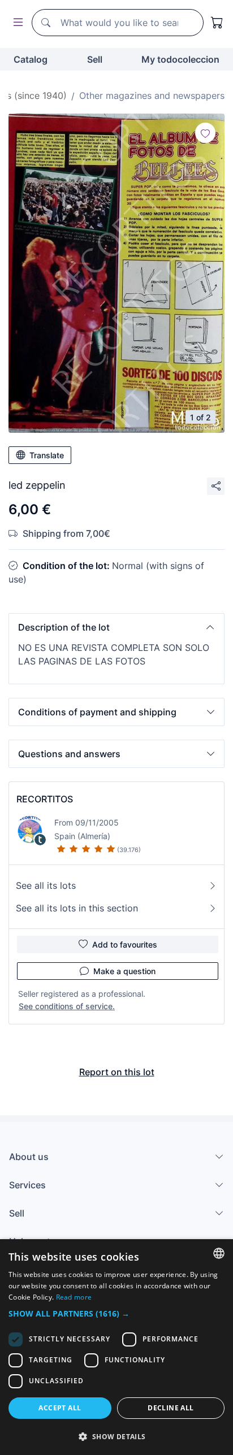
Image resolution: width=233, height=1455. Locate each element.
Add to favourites (124, 944)
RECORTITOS (44, 799)
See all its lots (46, 885)
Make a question (124, 971)
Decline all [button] (170, 1408)
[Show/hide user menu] (16, 23)
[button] (116, 627)
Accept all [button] (59, 1408)
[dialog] (116, 1347)
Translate (46, 455)
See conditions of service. (67, 1006)
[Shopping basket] (217, 22)
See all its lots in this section (77, 908)
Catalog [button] (31, 59)
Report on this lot (116, 1072)
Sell (94, 59)
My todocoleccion (180, 59)
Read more (74, 1297)
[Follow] (205, 133)
